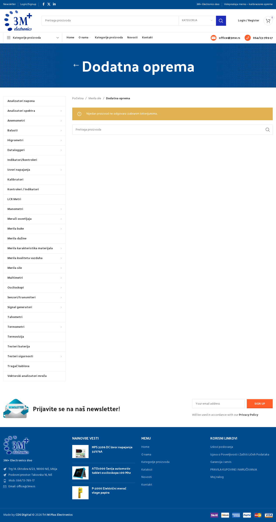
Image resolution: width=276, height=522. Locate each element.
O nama (146, 455)
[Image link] (16, 444)
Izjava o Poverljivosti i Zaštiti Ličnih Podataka (239, 455)
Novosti (146, 477)
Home (145, 447)
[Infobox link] (225, 38)
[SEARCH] (221, 21)
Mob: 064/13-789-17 (21, 480)
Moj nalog (217, 477)
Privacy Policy (248, 414)
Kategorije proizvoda (155, 462)
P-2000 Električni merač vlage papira (109, 490)
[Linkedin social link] (54, 4)
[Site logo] (18, 20)
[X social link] (49, 4)
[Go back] (76, 65)
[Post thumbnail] (80, 452)
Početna (78, 98)
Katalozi (146, 470)
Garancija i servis (220, 462)
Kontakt (146, 485)
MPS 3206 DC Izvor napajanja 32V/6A (112, 449)
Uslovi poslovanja (221, 447)
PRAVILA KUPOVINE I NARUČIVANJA (233, 470)
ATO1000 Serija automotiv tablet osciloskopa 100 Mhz (111, 471)
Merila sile (94, 98)
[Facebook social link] (43, 4)
